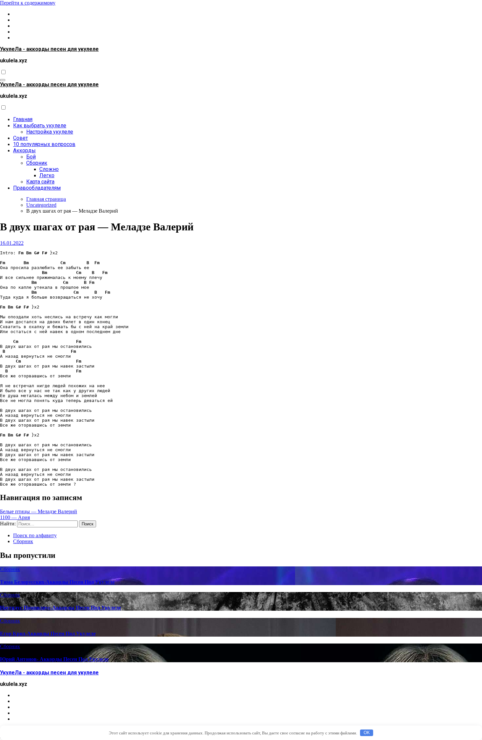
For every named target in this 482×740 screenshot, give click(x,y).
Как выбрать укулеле (39, 125)
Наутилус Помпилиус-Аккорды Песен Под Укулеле (60, 607)
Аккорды (24, 150)
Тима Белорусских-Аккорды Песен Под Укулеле (57, 582)
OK (367, 732)
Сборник (36, 163)
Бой (31, 157)
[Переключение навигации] (2, 80)
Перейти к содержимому (27, 3)
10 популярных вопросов (44, 144)
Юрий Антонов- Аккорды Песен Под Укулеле (54, 659)
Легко (46, 175)
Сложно (49, 169)
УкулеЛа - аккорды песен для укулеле (49, 49)
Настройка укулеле (49, 132)
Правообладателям (37, 188)
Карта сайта (40, 182)
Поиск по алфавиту (35, 535)
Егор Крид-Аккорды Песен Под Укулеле (48, 633)
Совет (20, 138)
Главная (22, 119)
